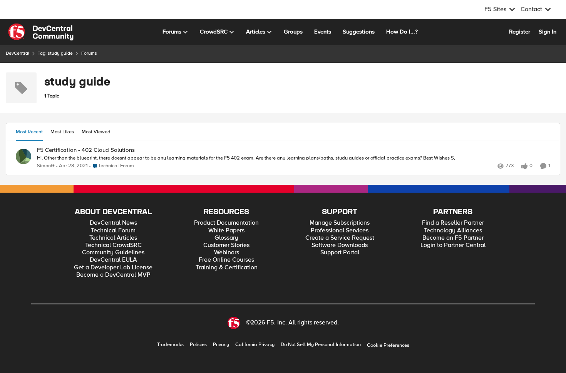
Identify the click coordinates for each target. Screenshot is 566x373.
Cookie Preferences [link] (388, 345)
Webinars (226, 252)
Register (519, 31)
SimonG (46, 166)
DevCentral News (113, 223)
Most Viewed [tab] (96, 132)
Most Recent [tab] (29, 132)
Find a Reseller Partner (453, 223)
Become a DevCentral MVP (113, 275)
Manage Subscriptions (340, 223)
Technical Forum (113, 230)
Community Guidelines (113, 252)
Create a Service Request (339, 238)
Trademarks (170, 345)
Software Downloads (339, 245)
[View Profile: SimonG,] (23, 156)
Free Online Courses (226, 260)
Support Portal (339, 252)
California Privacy (255, 345)
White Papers (226, 230)
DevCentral (17, 53)
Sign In (547, 31)
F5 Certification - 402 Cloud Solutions (86, 150)
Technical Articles (113, 238)
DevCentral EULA (113, 260)
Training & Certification (227, 267)
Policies (198, 345)
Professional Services (339, 230)
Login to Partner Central (453, 245)
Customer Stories (226, 245)
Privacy (221, 345)
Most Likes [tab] (62, 132)
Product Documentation (226, 223)
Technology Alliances (453, 230)
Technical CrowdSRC (113, 245)
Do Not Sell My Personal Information (321, 345)
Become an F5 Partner (453, 238)
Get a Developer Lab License (113, 267)
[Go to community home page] (41, 32)
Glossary (226, 238)
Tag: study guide (55, 53)
